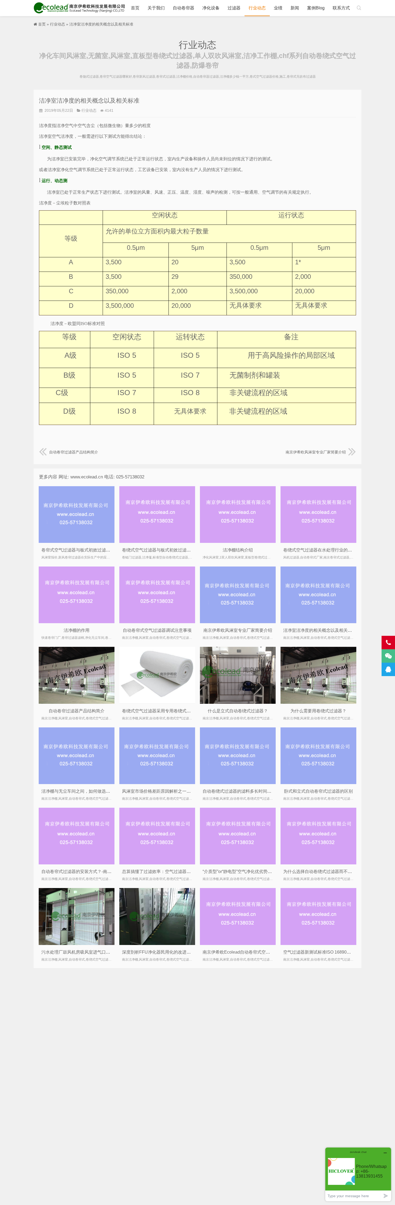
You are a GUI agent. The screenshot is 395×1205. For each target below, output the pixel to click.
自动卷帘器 (183, 8)
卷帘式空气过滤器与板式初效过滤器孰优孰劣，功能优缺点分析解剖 (105, 550)
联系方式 (341, 8)
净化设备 (211, 8)
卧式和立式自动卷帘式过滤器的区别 (318, 791)
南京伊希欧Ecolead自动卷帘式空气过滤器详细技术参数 (256, 952)
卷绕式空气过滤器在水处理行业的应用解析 (324, 550)
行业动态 (257, 8)
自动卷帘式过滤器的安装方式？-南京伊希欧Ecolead (90, 871)
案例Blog (316, 8)
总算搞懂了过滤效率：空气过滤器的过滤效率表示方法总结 (178, 871)
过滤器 (234, 8)
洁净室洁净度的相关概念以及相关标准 (319, 630)
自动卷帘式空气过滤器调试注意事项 (157, 630)
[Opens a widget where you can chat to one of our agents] (358, 1174)
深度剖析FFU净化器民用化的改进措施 (158, 952)
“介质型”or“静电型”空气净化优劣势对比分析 (244, 871)
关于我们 (156, 8)
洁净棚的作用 (76, 630)
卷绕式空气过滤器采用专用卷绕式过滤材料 (163, 711)
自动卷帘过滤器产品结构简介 (73, 452)
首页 (135, 8)
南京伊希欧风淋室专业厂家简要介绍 (316, 452)
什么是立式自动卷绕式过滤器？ (238, 711)
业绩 (278, 8)
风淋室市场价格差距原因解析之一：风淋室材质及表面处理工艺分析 (186, 791)
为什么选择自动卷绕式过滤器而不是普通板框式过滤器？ (337, 871)
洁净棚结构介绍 (238, 550)
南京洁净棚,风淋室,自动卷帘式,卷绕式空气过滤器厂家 (81, 8)
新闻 (294, 8)
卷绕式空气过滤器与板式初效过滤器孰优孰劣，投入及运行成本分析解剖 (191, 550)
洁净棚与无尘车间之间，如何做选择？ (77, 791)
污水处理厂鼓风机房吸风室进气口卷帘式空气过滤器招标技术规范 (103, 952)
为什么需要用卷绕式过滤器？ (318, 711)
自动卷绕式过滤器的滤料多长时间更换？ (241, 791)
